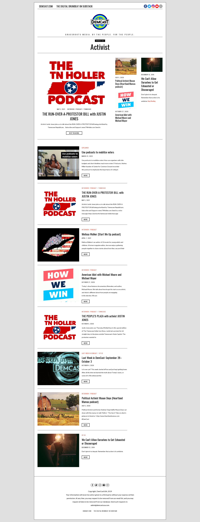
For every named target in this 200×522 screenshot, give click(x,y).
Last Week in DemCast (89, 353)
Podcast (79, 109)
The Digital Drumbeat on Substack (74, 6)
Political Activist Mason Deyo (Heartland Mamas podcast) (125, 83)
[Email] (160, 6)
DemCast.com (46, 6)
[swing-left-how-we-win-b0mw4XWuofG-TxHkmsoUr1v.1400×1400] (126, 100)
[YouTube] (157, 6)
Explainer (85, 148)
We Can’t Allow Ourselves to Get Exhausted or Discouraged (149, 84)
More (86, 175)
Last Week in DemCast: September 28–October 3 (102, 359)
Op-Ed (101, 353)
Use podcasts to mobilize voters (98, 152)
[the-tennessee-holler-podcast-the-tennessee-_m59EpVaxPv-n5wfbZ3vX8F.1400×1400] (74, 82)
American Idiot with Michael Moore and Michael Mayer (123, 117)
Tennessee (87, 109)
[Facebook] (145, 6)
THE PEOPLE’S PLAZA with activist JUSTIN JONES (103, 318)
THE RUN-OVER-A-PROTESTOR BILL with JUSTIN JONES (74, 116)
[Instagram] (153, 6)
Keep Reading (74, 133)
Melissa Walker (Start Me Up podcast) (101, 234)
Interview (70, 109)
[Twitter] (149, 6)
